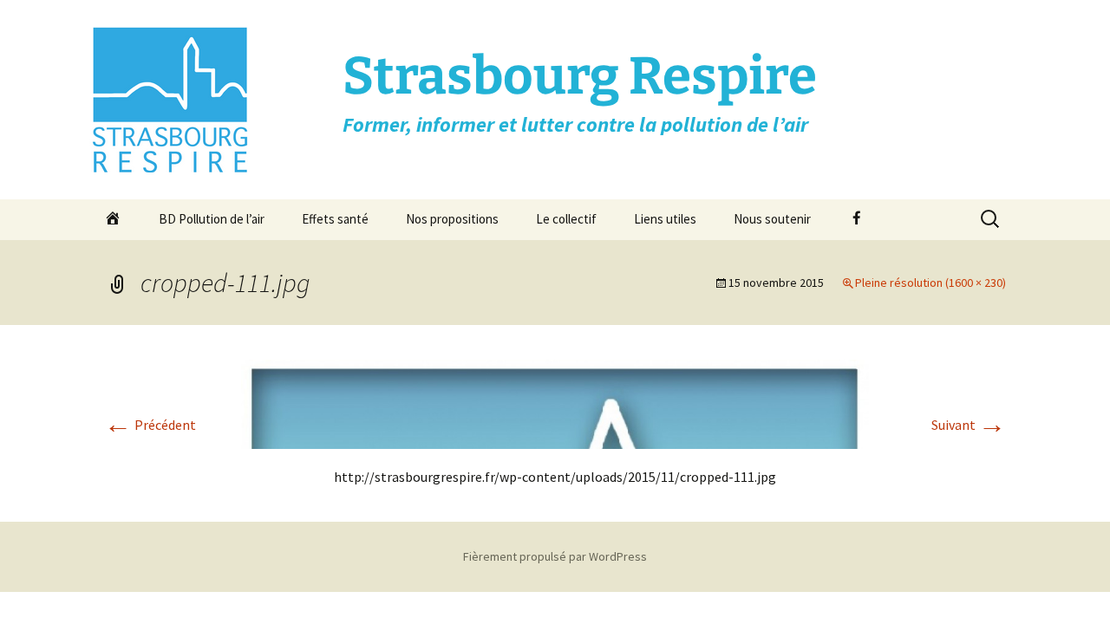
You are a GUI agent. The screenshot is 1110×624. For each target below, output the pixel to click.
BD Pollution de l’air (211, 219)
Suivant (968, 424)
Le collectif (566, 219)
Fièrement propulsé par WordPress (555, 556)
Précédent (150, 424)
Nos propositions (452, 219)
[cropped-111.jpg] (555, 402)
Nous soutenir (772, 219)
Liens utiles (665, 219)
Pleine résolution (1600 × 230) (930, 282)
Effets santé (335, 219)
